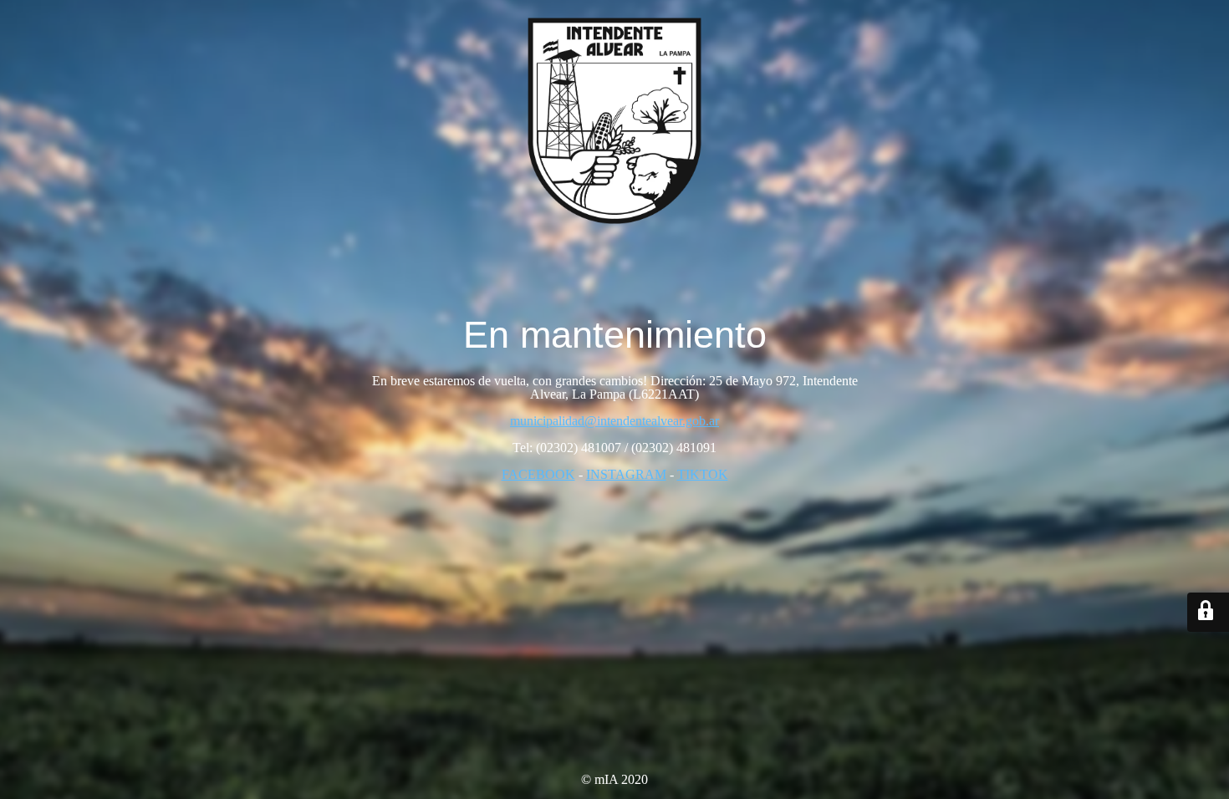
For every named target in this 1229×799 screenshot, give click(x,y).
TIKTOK (702, 474)
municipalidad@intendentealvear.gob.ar (614, 421)
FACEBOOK (538, 474)
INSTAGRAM (626, 474)
